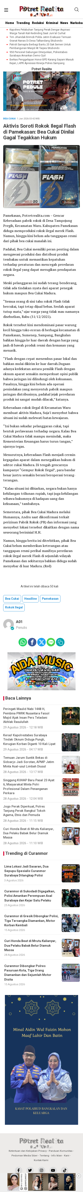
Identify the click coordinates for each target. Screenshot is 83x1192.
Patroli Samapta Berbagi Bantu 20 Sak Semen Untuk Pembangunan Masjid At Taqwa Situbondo (40, 46)
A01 (19, 622)
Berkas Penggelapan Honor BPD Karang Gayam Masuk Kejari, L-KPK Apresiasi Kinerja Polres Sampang (42, 61)
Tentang (44, 1155)
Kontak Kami (41, 1160)
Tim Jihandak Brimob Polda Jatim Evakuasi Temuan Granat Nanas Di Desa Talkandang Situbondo (40, 39)
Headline (30, 599)
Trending (23, 23)
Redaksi (38, 23)
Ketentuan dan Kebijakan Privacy (28, 1151)
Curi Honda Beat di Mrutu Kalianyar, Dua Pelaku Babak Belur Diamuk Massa (30, 945)
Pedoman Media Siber (24, 1155)
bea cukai (12, 599)
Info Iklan (56, 1155)
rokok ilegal (14, 607)
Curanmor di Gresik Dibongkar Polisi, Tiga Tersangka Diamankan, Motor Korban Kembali (31, 921)
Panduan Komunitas (60, 1151)
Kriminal (52, 23)
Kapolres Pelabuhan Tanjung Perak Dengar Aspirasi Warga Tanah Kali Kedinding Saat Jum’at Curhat (40, 31)
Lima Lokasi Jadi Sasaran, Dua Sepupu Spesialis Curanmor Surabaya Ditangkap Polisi (26, 871)
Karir (66, 1155)
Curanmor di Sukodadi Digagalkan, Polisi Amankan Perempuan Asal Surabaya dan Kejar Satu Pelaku (29, 896)
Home (9, 23)
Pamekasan (50, 599)
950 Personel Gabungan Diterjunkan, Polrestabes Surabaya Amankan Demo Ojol (38, 54)
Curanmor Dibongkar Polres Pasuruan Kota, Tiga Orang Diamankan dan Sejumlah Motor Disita (27, 973)
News (64, 23)
